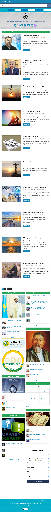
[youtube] (28, 26)
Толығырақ (26, 49)
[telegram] (15, 26)
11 (31, 396)
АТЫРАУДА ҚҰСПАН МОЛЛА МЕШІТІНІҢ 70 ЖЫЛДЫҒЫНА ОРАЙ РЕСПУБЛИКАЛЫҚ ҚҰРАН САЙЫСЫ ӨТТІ (40, 302)
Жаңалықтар (44, 64)
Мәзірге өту (7, 1)
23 (47, 398)
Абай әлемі (37, 37)
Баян (32, 37)
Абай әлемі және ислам (31, 35)
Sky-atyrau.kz (31, 505)
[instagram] (25, 26)
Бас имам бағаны (38, 293)
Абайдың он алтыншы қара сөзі (34, 187)
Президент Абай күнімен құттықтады (37, 364)
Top (48, 509)
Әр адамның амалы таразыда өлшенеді (14, 401)
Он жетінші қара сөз (30, 162)
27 (37, 401)
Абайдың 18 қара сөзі (30, 136)
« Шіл (27, 406)
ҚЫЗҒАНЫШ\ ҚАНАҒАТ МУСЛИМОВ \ (37, 434)
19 (34, 398)
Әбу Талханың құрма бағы (11, 407)
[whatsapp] (18, 26)
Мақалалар (28, 39)
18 (31, 398)
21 (41, 398)
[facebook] (21, 26)
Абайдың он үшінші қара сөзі (33, 263)
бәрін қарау (13, 337)
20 (37, 398)
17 (27, 398)
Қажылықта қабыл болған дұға (12, 395)
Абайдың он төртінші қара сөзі (34, 238)
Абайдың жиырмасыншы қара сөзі (35, 86)
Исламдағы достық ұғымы (35, 439)
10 (27, 396)
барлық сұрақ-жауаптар (13, 459)
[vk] (32, 26)
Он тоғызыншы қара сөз (31, 111)
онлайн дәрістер (38, 445)
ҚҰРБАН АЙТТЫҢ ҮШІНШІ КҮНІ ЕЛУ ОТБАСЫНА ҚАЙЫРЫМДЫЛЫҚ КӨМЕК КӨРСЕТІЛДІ (38, 320)
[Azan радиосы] (35, 26)
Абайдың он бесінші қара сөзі (33, 212)
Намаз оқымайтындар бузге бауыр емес (13, 453)
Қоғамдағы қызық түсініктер (11, 448)
